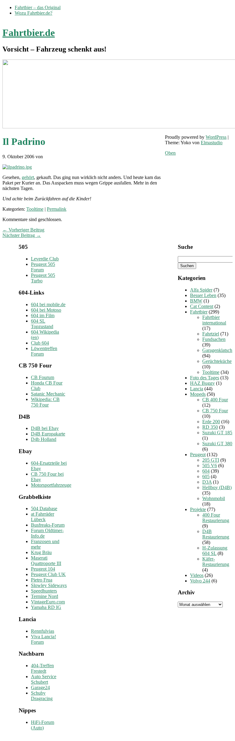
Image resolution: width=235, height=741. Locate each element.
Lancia (196, 388)
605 (206, 476)
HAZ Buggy (202, 383)
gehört (28, 177)
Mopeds (198, 394)
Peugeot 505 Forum (43, 267)
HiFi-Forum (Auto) (42, 725)
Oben (170, 153)
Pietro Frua (41, 579)
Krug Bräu (41, 552)
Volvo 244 (200, 580)
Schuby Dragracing (42, 695)
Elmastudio (211, 142)
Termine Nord (44, 596)
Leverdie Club (45, 258)
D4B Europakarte (48, 433)
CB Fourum (42, 377)
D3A (207, 482)
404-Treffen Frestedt (42, 668)
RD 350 (210, 427)
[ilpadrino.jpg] (17, 167)
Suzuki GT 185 (217, 432)
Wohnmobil (213, 498)
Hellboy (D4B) (217, 487)
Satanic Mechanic (48, 393)
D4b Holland (43, 439)
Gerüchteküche (217, 361)
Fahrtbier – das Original (38, 7)
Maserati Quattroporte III (46, 560)
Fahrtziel (210, 333)
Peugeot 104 (43, 568)
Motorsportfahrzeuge (51, 485)
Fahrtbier (198, 311)
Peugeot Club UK (48, 574)
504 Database (44, 508)
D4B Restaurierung (215, 534)
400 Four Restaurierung (215, 517)
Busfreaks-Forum (48, 525)
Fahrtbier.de (28, 32)
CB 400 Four (215, 399)
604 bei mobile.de (48, 304)
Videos (196, 575)
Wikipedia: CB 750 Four (45, 402)
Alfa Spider (201, 289)
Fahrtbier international (214, 320)
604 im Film (42, 315)
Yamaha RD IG (46, 607)
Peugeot (198, 454)
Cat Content (201, 306)
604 (206, 471)
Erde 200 (211, 421)
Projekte (198, 509)
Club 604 (40, 342)
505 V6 (209, 465)
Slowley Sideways (49, 585)
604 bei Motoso (46, 310)
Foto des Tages (204, 377)
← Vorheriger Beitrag (23, 229)
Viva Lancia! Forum (43, 639)
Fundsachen (214, 339)
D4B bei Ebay (45, 428)
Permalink (56, 209)
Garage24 (40, 687)
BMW (196, 300)
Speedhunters (44, 590)
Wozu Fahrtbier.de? (33, 13)
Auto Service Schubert (43, 679)
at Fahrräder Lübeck (42, 516)
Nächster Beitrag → (21, 235)
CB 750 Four (215, 410)
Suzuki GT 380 (217, 443)
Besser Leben (203, 295)
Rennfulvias (42, 631)
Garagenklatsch (217, 350)
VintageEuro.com (48, 601)
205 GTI (210, 460)
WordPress (216, 137)
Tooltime (34, 209)
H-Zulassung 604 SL (214, 550)
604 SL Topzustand (42, 323)
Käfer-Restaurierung (215, 561)
